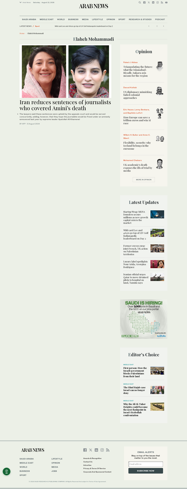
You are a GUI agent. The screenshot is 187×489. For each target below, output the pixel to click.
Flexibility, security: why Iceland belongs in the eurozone (137, 145)
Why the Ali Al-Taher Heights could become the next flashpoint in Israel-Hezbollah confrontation (135, 409)
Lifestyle (97, 19)
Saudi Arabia (29, 19)
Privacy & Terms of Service (94, 468)
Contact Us (87, 462)
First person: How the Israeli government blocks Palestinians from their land (135, 372)
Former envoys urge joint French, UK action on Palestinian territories (135, 250)
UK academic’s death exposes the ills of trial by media (137, 167)
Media (85, 19)
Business (73, 19)
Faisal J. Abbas (130, 62)
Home (22, 33)
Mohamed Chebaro (132, 160)
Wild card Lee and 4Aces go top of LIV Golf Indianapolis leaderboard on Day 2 (84, 26)
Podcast (160, 19)
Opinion (111, 19)
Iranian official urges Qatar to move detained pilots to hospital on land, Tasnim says (135, 278)
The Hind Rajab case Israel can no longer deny (134, 390)
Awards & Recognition (92, 458)
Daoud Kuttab (130, 87)
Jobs (54, 471)
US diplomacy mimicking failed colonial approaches (137, 94)
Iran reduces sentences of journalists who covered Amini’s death (65, 105)
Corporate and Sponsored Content (97, 472)
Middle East (47, 19)
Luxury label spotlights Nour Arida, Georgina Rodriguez (135, 264)
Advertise (87, 465)
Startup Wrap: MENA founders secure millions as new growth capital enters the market (135, 217)
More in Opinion (143, 180)
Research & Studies (140, 19)
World (61, 19)
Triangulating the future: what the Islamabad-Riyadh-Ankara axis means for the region (138, 71)
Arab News (27, 2)
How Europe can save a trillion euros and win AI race (137, 120)
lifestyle (56, 459)
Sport (121, 19)
